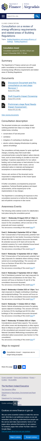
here (32, 228)
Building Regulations (20, 41)
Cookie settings (7, 403)
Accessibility (12, 380)
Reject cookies (15, 437)
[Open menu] (3, 16)
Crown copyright (7, 377)
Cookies (4, 380)
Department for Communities (12, 398)
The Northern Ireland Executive (15, 386)
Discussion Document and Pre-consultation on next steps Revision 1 (22, 86)
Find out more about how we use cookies (16, 431)
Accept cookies (31, 437)
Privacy (32, 377)
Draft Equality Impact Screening (22, 97)
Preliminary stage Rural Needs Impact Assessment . (22, 106)
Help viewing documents (10, 115)
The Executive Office (9, 389)
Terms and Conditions (21, 377)
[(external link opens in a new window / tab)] (15, 367)
